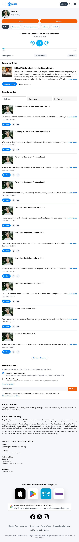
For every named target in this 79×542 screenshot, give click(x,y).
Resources (15, 27)
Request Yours (9, 84)
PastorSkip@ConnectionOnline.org (14, 447)
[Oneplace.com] (12, 4)
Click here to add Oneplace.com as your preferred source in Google (41, 508)
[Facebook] (32, 516)
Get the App (13, 526)
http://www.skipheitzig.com (11, 453)
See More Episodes (39, 358)
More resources (25, 84)
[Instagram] (46, 516)
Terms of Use (46, 526)
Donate (58, 21)
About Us (23, 526)
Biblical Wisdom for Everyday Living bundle (34, 68)
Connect (15, 11)
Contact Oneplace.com (61, 526)
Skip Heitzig (15, 14)
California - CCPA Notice (39, 530)
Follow (20, 21)
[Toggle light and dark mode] (75, 4)
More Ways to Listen (31, 27)
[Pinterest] (39, 516)
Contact (55, 27)
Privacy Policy (33, 526)
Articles (45, 27)
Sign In (63, 4)
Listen (5, 27)
